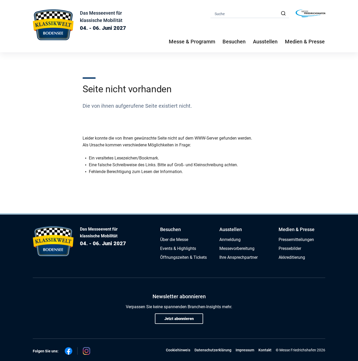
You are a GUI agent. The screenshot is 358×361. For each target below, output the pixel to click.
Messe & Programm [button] (192, 41)
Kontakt (265, 350)
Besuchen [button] (234, 41)
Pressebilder (290, 248)
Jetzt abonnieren (179, 318)
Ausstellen (230, 229)
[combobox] (249, 13)
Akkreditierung (292, 257)
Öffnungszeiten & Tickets (183, 257)
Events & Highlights (178, 248)
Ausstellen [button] (265, 41)
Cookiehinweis (178, 350)
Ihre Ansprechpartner (238, 257)
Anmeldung (230, 239)
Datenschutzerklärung (212, 350)
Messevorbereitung (236, 248)
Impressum (245, 350)
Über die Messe (174, 239)
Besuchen (170, 229)
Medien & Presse (305, 41)
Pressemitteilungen (296, 239)
